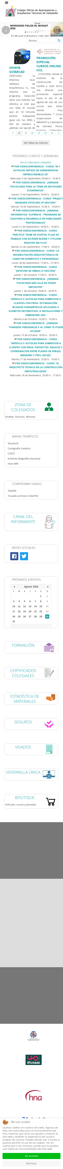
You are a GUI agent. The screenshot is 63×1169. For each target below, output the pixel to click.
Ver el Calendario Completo (35, 162)
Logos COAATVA (31, 841)
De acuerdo (31, 1156)
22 (40, 611)
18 (19, 611)
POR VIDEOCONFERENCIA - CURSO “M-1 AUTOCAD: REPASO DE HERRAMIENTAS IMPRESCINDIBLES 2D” (36, 170)
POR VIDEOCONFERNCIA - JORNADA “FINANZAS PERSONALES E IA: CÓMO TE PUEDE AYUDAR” (36, 327)
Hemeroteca (31, 824)
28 (35, 616)
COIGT (11, 453)
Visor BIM (13, 463)
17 (13, 611)
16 (47, 606)
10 (13, 606)
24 (13, 616)
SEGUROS (23, 722)
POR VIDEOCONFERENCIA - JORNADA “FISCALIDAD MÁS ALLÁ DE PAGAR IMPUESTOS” (37, 283)
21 (35, 611)
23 (47, 611)
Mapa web (31, 1004)
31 (13, 621)
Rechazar (31, 1163)
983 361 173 (32, 942)
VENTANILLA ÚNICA (23, 772)
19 (24, 611)
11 (19, 606)
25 (19, 616)
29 (40, 616)
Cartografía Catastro (19, 448)
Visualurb (13, 443)
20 (30, 611)
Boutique (25, 797)
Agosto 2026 (31, 586)
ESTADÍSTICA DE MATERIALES (24, 698)
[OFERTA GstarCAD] (22, 56)
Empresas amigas (31, 859)
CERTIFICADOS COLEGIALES (23, 673)
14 (35, 606)
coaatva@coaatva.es (42, 958)
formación (23, 645)
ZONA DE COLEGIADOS (23, 407)
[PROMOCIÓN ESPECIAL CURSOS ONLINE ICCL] (49, 51)
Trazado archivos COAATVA (23, 495)
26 (24, 616)
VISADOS (23, 747)
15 (40, 606)
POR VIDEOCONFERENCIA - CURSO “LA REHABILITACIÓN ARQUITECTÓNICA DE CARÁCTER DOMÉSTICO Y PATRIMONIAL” (35, 254)
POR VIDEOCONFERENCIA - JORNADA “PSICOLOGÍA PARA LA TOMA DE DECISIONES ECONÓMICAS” (36, 186)
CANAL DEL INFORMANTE (23, 519)
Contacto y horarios (31, 1021)
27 (30, 616)
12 (24, 606)
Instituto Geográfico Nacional (24, 458)
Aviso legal (31, 969)
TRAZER (12, 490)
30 (47, 616)
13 (30, 606)
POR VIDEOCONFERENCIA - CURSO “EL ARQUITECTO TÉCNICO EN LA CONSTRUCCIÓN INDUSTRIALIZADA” (35, 367)
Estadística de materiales (31, 876)
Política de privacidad (32, 986)
